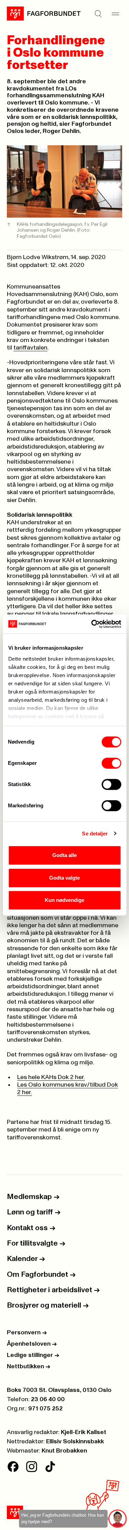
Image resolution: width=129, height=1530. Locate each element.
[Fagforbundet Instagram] (31, 1466)
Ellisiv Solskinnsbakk (75, 1442)
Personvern (27, 1333)
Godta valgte (64, 878)
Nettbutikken (28, 1366)
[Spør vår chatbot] (117, 1518)
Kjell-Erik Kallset (83, 1432)
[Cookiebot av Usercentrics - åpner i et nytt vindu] (92, 624)
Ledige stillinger (33, 1355)
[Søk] (98, 14)
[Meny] (115, 14)
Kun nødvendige (64, 900)
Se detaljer (95, 833)
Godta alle (64, 855)
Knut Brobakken (64, 1451)
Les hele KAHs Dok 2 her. (51, 1077)
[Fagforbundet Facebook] (13, 1466)
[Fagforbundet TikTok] (50, 1466)
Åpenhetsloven (32, 1344)
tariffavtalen (30, 348)
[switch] (111, 763)
